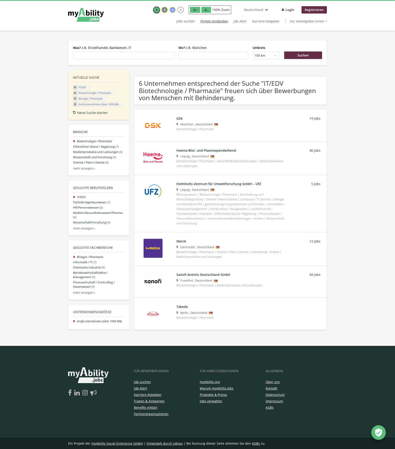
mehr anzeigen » (84, 168)
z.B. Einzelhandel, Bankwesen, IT (102, 48)
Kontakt (271, 388)
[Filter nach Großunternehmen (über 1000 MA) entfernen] (75, 321)
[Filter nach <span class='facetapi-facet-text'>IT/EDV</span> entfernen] (75, 87)
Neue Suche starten (92, 112)
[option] (156, 10)
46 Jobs (315, 150)
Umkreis (259, 48)
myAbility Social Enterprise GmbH (117, 443)
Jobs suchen (185, 21)
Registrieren (314, 10)
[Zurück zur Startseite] (86, 15)
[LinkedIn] (77, 393)
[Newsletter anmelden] (93, 393)
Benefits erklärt (145, 407)
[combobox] (123, 55)
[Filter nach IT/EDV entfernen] (75, 197)
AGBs (270, 407)
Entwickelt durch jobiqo (165, 443)
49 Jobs (315, 274)
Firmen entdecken (214, 21)
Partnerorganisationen (151, 414)
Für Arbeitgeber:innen (307, 21)
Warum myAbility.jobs (216, 388)
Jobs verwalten (211, 401)
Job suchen (142, 382)
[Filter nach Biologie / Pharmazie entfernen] (75, 257)
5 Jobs (315, 184)
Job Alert (240, 21)
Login (290, 10)
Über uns (273, 382)
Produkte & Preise (213, 395)
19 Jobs (315, 118)
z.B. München (193, 48)
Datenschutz (275, 395)
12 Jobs (315, 241)
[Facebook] (70, 393)
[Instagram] (85, 393)
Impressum (274, 401)
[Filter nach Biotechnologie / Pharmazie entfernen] (75, 141)
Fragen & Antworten (149, 401)
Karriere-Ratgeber (266, 21)
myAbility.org (210, 382)
